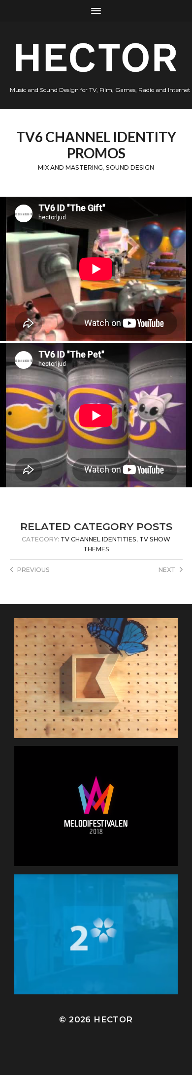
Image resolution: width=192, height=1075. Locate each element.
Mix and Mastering (70, 167)
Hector (113, 1019)
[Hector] (96, 57)
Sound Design (130, 167)
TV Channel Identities (98, 539)
